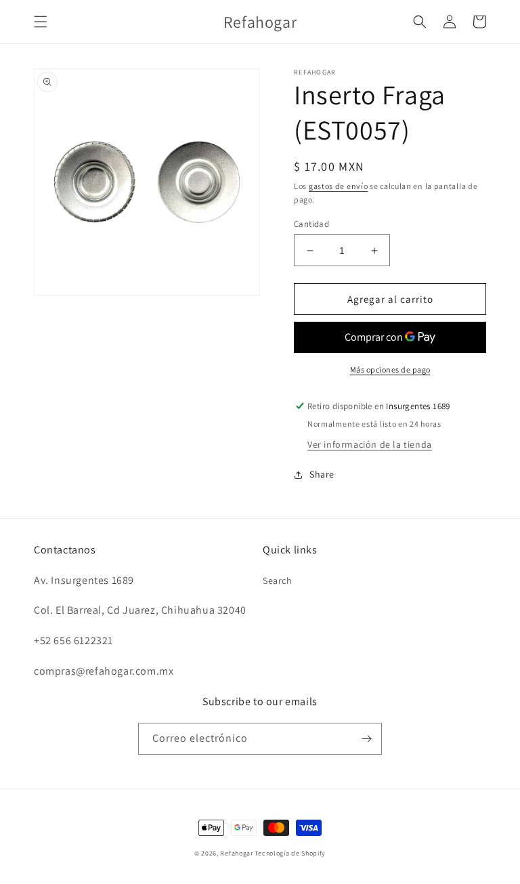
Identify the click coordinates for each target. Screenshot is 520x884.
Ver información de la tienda (369, 444)
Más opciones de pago (390, 369)
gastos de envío (338, 186)
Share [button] (321, 474)
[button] (41, 22)
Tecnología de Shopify (290, 853)
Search (277, 580)
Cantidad (311, 224)
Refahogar (236, 853)
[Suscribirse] (366, 739)
